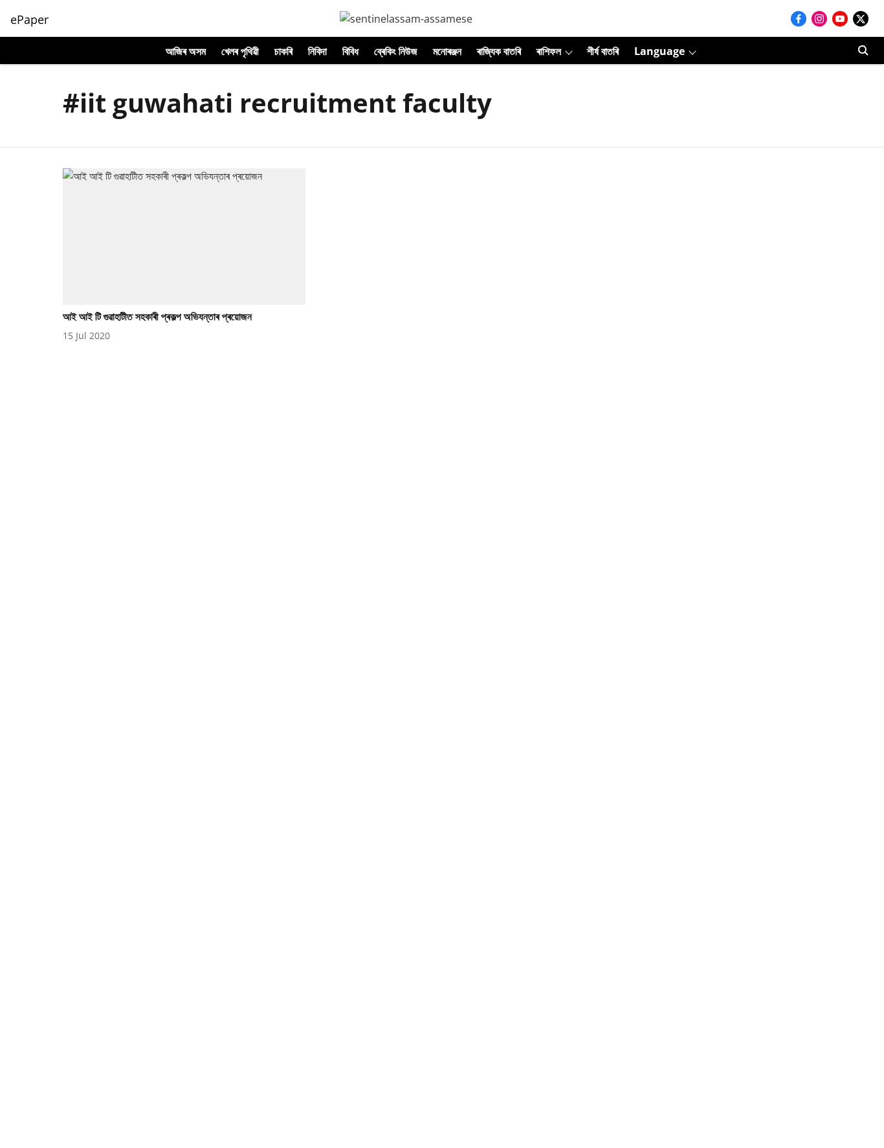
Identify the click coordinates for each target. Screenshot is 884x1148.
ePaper (29, 19)
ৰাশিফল (548, 51)
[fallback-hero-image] (184, 236)
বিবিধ (350, 51)
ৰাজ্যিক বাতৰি (499, 51)
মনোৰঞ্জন (447, 51)
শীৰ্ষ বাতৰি (603, 51)
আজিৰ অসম (186, 51)
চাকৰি (283, 51)
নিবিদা (317, 51)
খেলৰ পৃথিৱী (240, 51)
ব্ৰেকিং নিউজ (395, 51)
